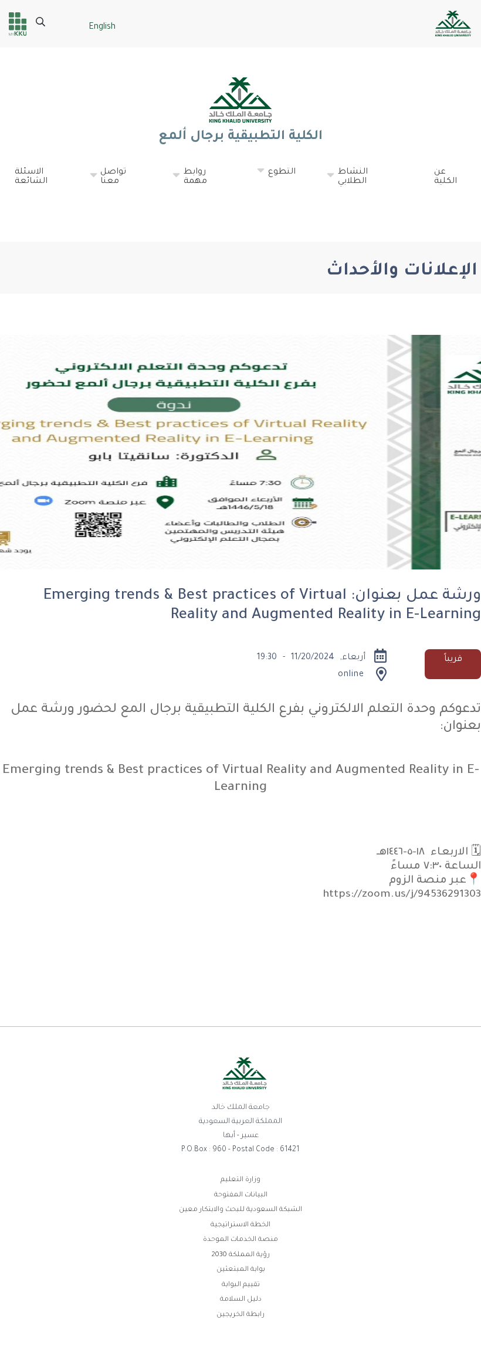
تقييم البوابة (241, 1285)
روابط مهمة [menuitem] (189, 182)
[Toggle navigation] (455, 207)
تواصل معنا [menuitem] (107, 182)
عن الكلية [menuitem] (445, 177)
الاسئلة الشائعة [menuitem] (31, 177)
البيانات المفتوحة (240, 1195)
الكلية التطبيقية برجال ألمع (240, 137)
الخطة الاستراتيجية (240, 1225)
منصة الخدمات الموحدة (240, 1240)
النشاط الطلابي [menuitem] (347, 182)
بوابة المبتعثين (240, 1270)
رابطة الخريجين (240, 1315)
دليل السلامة (241, 1300)
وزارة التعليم (240, 1180)
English (102, 27)
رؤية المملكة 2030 (240, 1255)
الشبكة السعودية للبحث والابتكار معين (240, 1210)
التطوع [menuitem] (276, 177)
